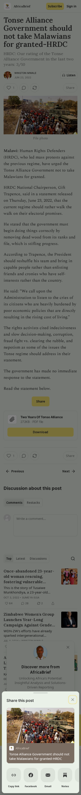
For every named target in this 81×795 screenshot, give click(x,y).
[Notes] (65, 775)
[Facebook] (31, 775)
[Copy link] (14, 775)
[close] (72, 699)
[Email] (48, 775)
